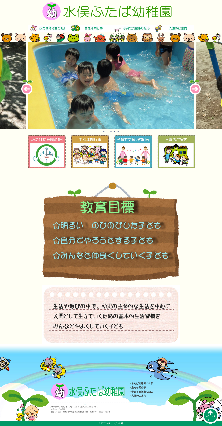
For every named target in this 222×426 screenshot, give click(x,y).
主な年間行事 (138, 387)
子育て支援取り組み (142, 391)
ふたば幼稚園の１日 (142, 383)
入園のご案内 (138, 395)
